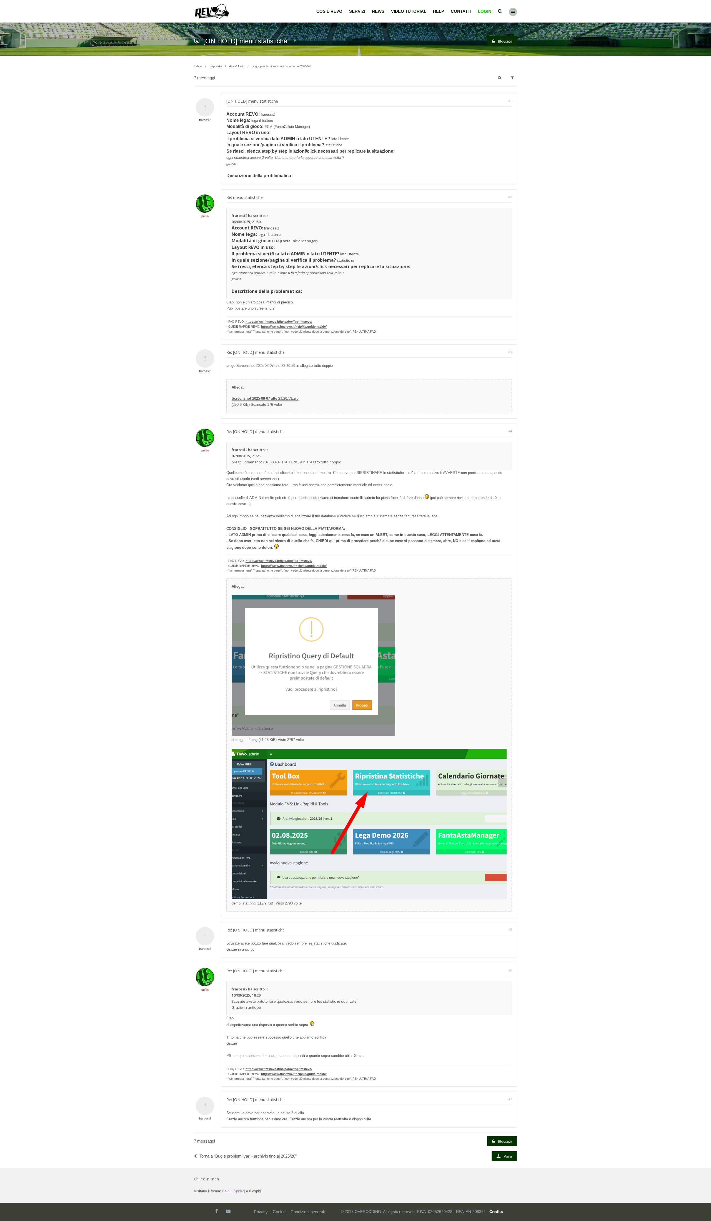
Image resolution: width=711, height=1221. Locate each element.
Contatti (461, 11)
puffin (205, 216)
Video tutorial (408, 11)
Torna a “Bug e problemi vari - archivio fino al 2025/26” (248, 1156)
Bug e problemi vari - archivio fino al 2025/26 (281, 66)
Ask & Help (236, 66)
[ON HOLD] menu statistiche (245, 41)
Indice (198, 66)
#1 (510, 100)
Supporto (215, 66)
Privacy (261, 1211)
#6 (510, 970)
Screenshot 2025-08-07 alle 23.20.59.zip (265, 398)
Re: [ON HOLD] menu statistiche (255, 352)
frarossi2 (205, 120)
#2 (510, 197)
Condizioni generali (308, 1211)
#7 (510, 1099)
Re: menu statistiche (244, 197)
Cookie (279, 1211)
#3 (510, 352)
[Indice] (212, 11)
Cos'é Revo (329, 11)
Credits (496, 1211)
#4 (510, 431)
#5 (510, 929)
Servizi (357, 11)
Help (438, 11)
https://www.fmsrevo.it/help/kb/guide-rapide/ (294, 326)
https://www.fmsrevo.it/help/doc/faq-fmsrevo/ (279, 321)
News (378, 11)
